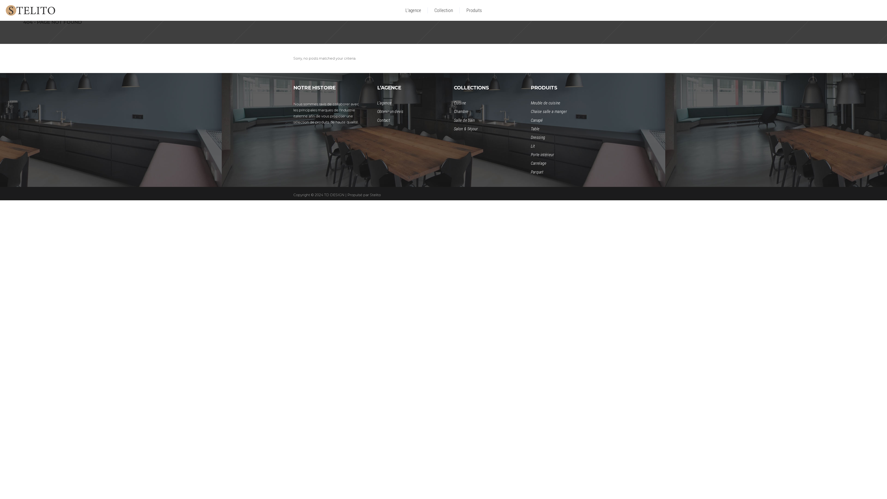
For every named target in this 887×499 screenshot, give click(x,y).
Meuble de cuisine (545, 102)
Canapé (537, 120)
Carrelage (539, 163)
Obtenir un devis (390, 111)
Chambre (461, 111)
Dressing (538, 137)
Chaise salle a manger (549, 111)
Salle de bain (464, 120)
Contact (383, 120)
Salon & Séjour (466, 128)
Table (535, 128)
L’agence (384, 102)
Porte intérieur (542, 154)
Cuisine (460, 102)
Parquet (537, 172)
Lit (533, 146)
